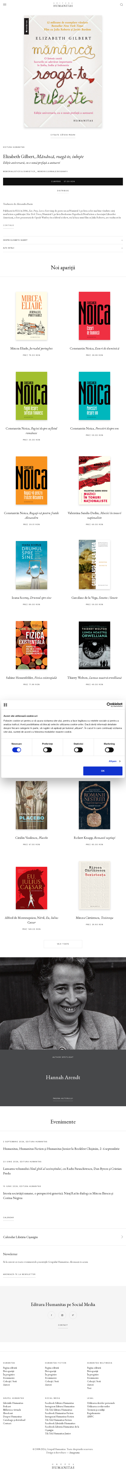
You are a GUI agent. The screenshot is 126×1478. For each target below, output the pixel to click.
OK (103, 771)
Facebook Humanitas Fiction (59, 1413)
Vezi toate (63, 944)
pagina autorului (63, 1098)
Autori (6, 1384)
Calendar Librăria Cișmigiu (20, 1237)
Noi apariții (8, 1371)
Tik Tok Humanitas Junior (58, 1433)
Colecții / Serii (10, 1381)
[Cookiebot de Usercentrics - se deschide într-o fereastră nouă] (109, 704)
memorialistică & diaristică (19, 171)
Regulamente (93, 1413)
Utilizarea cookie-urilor (98, 1406)
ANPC (90, 1416)
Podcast (7, 1406)
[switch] (47, 749)
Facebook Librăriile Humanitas (60, 1423)
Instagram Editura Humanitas (60, 1406)
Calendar (8, 1218)
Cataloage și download (14, 1420)
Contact (7, 1423)
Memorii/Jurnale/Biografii (52, 171)
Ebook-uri (8, 1413)
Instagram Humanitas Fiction (59, 1416)
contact (63, 1325)
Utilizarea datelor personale (101, 1403)
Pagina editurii (10, 1367)
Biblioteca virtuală (12, 1409)
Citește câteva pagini (63, 135)
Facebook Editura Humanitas (59, 1403)
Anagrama (74, 1452)
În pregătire (9, 1374)
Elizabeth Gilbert (18, 156)
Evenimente (9, 1378)
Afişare (113, 761)
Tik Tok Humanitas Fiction (58, 1420)
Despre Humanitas (12, 1416)
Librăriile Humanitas (13, 1403)
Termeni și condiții (96, 1409)
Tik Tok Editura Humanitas (58, 1409)
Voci (89, 1388)
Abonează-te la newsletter (19, 1274)
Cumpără (63, 181)
